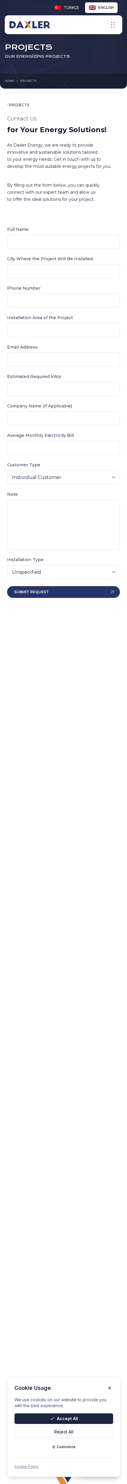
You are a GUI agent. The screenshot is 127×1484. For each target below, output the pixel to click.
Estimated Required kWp (34, 376)
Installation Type (25, 559)
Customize (66, 1447)
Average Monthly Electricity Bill (40, 435)
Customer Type (23, 464)
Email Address (22, 347)
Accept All (67, 1418)
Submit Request (31, 592)
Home (9, 81)
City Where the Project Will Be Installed (50, 258)
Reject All (64, 1431)
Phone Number (23, 288)
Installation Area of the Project (40, 317)
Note (12, 494)
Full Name (18, 229)
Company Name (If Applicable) (39, 406)
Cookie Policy (26, 1466)
